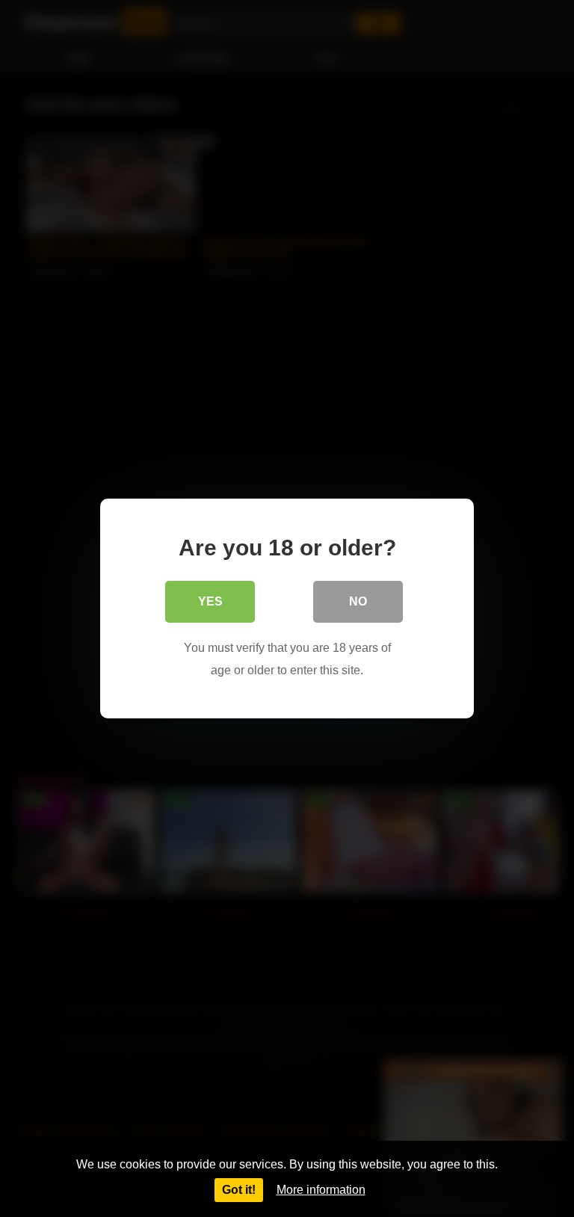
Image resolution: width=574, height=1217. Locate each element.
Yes (210, 601)
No (358, 601)
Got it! (239, 1189)
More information (321, 1189)
